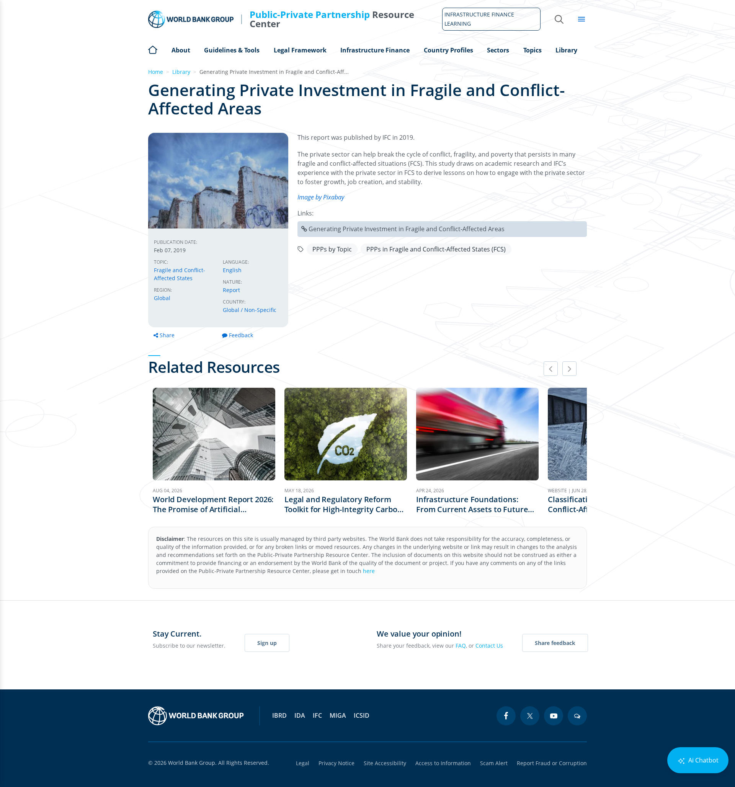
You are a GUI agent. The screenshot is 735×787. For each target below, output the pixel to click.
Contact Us (489, 645)
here (369, 571)
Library (566, 50)
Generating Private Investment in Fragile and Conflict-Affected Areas (407, 229)
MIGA (338, 715)
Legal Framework (300, 50)
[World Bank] (196, 715)
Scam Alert (494, 763)
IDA (299, 715)
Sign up (267, 643)
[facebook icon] (506, 715)
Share (167, 335)
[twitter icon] (529, 715)
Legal (302, 763)
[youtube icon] (553, 715)
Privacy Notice (336, 763)
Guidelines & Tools (232, 50)
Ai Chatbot (703, 760)
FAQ (461, 645)
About (181, 50)
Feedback (241, 335)
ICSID (361, 715)
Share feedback (555, 643)
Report (231, 290)
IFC (317, 715)
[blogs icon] (577, 715)
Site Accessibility (385, 763)
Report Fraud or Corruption (552, 763)
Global (162, 298)
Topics (532, 50)
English (232, 270)
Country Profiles (448, 50)
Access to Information (443, 763)
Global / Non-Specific (249, 309)
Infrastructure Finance (375, 50)
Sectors (498, 50)
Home (152, 49)
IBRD (279, 715)
